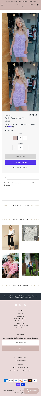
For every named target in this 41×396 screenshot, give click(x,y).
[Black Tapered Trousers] (30, 264)
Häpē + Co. (15, 390)
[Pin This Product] (36, 115)
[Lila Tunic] (10, 237)
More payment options (20, 167)
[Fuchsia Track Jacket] (10, 265)
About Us (20, 314)
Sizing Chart (20, 323)
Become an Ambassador (20, 325)
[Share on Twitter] (33, 115)
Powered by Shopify (21, 393)
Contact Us (20, 316)
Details (5, 178)
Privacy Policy (20, 328)
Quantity (20, 143)
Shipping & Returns (20, 318)
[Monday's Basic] (30, 232)
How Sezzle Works (20, 321)
